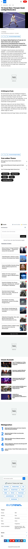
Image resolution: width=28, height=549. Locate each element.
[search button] (24, 478)
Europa (2, 512)
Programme (17, 523)
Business (3, 515)
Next (2, 518)
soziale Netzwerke (10, 496)
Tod (23, 486)
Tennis (11, 176)
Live (25, 1)
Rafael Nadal (5, 173)
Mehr (2, 536)
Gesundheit (17, 518)
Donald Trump (14, 489)
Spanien (5, 489)
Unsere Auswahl (7, 360)
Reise (2, 520)
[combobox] (14, 478)
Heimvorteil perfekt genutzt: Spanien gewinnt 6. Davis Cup (12, 166)
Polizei (22, 489)
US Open (5, 176)
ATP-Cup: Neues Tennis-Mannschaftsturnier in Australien (11, 161)
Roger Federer (15, 173)
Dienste (2, 532)
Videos (2, 523)
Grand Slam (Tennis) (7, 180)
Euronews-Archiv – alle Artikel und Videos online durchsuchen (20, 527)
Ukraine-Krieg (15, 486)
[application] (14, 20)
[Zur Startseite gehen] (4, 1)
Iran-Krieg (6, 486)
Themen (3, 509)
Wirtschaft (20, 496)
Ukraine (12, 492)
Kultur (16, 520)
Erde (16, 515)
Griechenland (14, 499)
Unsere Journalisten (5, 526)
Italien (5, 492)
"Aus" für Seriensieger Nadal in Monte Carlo (10, 169)
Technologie (21, 492)
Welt (16, 512)
